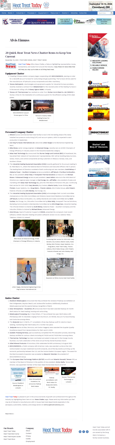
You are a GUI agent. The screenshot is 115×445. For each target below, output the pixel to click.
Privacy (28, 436)
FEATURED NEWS (26, 60)
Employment (30, 441)
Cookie (28, 439)
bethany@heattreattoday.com (54, 405)
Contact (28, 433)
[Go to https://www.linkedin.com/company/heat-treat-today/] (80, 432)
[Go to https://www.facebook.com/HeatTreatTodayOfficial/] (83, 432)
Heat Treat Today (9, 431)
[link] (4, 13)
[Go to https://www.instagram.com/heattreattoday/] (87, 432)
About (28, 431)
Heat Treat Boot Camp (11, 434)
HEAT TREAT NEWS (40, 60)
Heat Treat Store (9, 439)
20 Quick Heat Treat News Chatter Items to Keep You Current (38, 55)
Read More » (9, 414)
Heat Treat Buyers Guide (12, 436)
